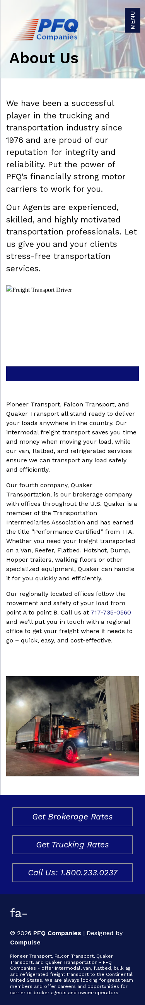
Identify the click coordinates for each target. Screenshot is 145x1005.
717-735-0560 (110, 612)
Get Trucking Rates (72, 844)
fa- (19, 913)
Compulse (25, 942)
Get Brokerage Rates (72, 816)
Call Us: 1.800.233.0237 (72, 872)
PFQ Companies (57, 933)
